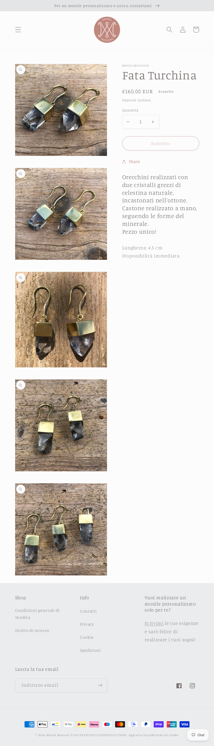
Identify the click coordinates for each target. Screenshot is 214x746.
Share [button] (134, 161)
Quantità (130, 110)
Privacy (87, 624)
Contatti (88, 611)
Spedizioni (90, 650)
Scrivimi (154, 623)
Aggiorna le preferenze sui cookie (154, 735)
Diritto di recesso (32, 630)
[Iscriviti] (100, 685)
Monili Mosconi (57, 735)
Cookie (87, 637)
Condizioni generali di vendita (37, 614)
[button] (18, 29)
